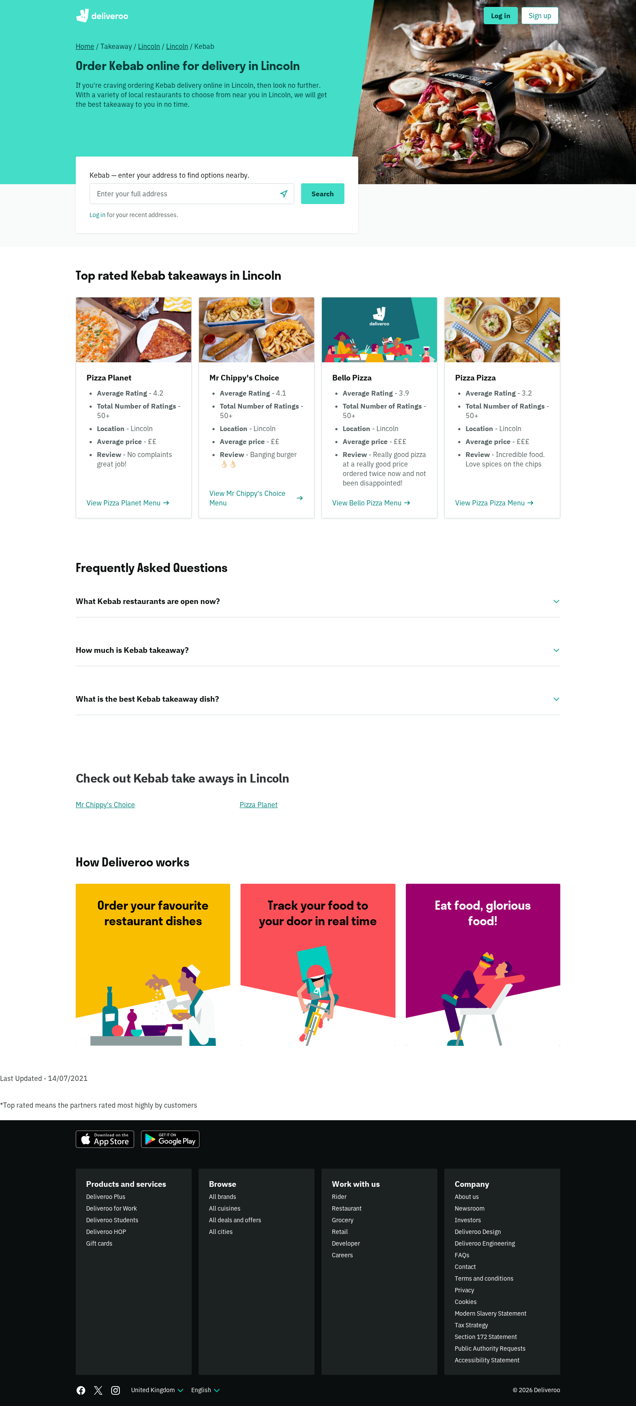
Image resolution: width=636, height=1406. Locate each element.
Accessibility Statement (487, 1360)
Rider (339, 1197)
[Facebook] (81, 1390)
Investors (468, 1220)
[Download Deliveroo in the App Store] (105, 1139)
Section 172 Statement (486, 1337)
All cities (221, 1232)
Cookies (466, 1302)
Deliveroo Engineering (485, 1243)
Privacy (464, 1290)
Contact (465, 1267)
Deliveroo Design (478, 1232)
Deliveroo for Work (111, 1208)
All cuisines (225, 1208)
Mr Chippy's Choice (105, 804)
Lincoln (149, 46)
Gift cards (99, 1243)
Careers (342, 1255)
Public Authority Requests (490, 1348)
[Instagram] (115, 1390)
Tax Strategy (471, 1325)
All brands (222, 1197)
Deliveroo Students (112, 1220)
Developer (346, 1243)
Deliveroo (102, 15)
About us (467, 1197)
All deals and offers (235, 1220)
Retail (340, 1232)
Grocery (342, 1220)
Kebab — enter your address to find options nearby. (169, 175)
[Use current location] (284, 194)
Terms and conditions (484, 1278)
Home (85, 46)
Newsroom (470, 1208)
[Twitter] (98, 1390)
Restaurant (347, 1208)
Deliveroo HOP (106, 1232)
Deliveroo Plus (105, 1197)
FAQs (462, 1255)
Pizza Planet (259, 804)
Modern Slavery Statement (491, 1313)
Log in (98, 215)
